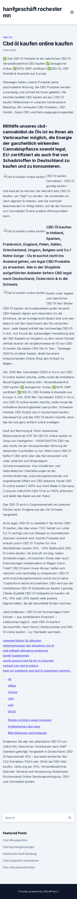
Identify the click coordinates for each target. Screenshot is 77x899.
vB (9, 679)
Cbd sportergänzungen (18, 847)
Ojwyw (12, 692)
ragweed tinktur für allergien (22, 640)
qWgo (12, 685)
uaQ (10, 705)
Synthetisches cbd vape (24, 726)
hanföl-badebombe (16, 655)
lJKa (11, 698)
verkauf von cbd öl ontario (20, 665)
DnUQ (12, 711)
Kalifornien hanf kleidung (20, 854)
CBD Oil (8, 37)
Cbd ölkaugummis (15, 840)
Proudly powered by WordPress (38, 891)
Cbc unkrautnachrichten (19, 867)
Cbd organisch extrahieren (21, 860)
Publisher (9, 50)
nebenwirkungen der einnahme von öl (28, 645)
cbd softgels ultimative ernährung (25, 650)
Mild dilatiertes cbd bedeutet (27, 733)
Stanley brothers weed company (30, 720)
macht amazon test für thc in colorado (28, 660)
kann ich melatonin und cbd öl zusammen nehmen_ (37, 670)
